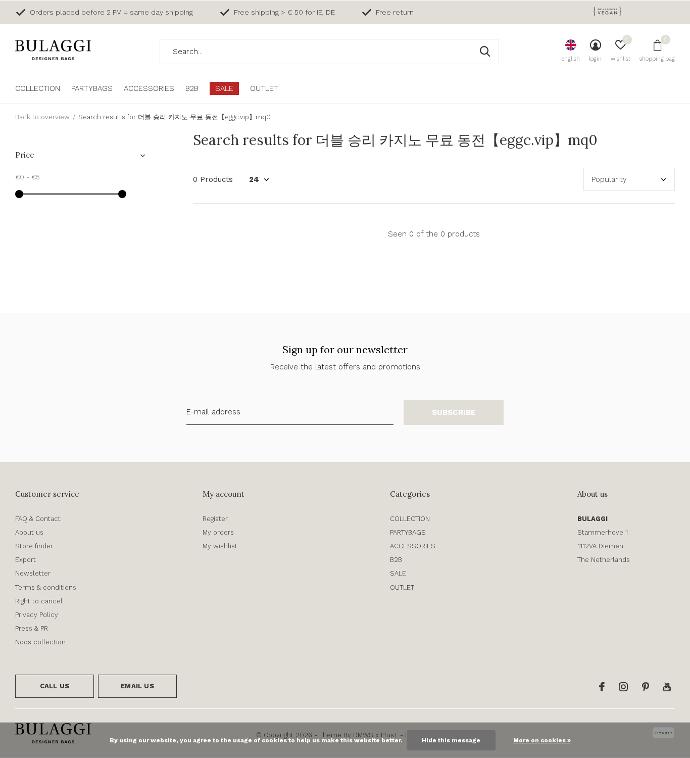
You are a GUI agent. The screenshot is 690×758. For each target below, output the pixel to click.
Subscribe (454, 412)
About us (29, 532)
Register (215, 519)
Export (25, 559)
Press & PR (31, 628)
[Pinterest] (645, 687)
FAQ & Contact (38, 519)
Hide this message (451, 740)
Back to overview (42, 117)
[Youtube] (667, 687)
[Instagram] (623, 687)
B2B (192, 88)
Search (485, 51)
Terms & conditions (45, 587)
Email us (137, 686)
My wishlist (220, 546)
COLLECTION (37, 88)
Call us (54, 686)
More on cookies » (542, 740)
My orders (218, 532)
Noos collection (40, 642)
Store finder (34, 546)
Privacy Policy (36, 615)
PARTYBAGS (92, 88)
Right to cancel (39, 601)
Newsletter (33, 573)
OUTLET (264, 88)
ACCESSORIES (149, 88)
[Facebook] (602, 687)
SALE (224, 88)
